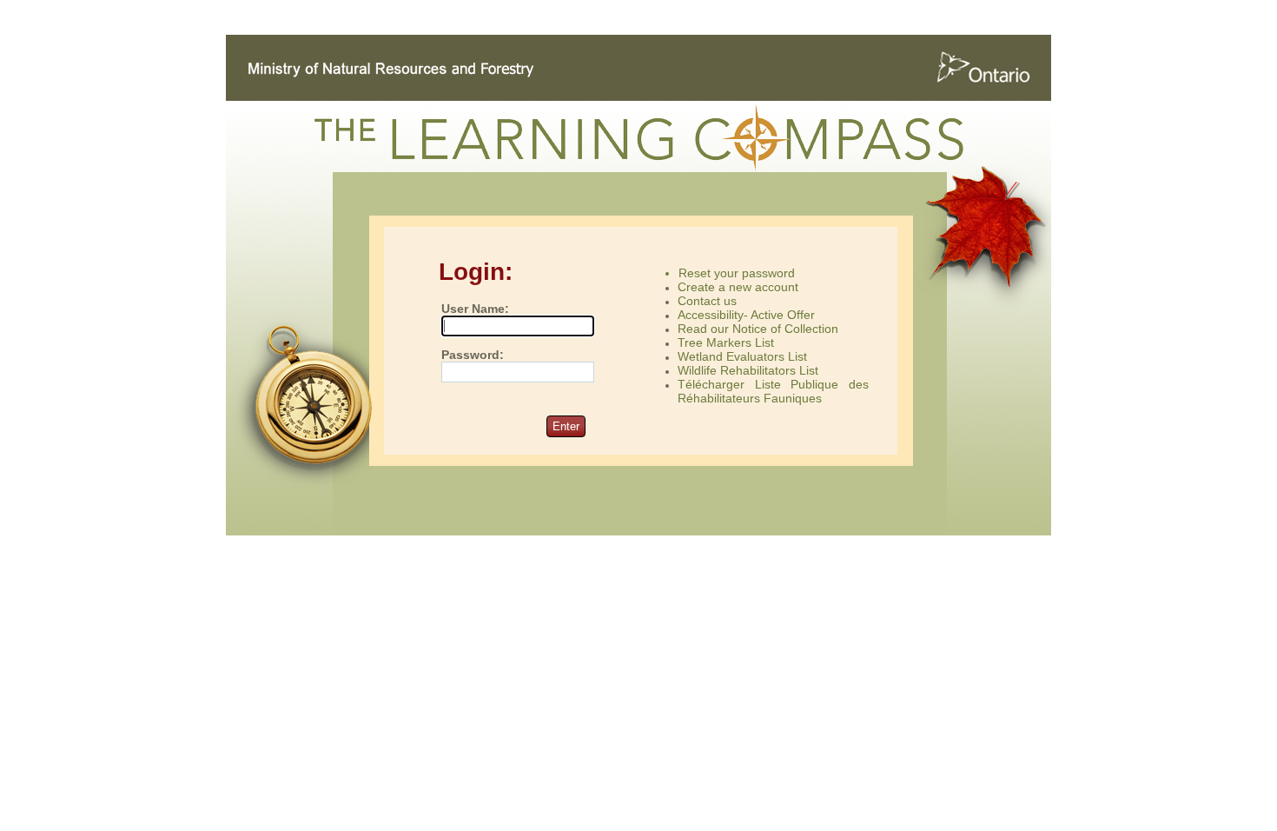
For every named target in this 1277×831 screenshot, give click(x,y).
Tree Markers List (726, 342)
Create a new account (738, 287)
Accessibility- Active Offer (746, 315)
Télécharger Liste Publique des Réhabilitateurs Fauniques (773, 391)
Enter (565, 426)
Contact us (707, 301)
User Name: (475, 309)
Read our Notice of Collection (758, 329)
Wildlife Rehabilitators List (748, 370)
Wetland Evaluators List (742, 356)
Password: (472, 355)
